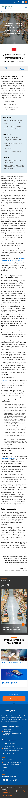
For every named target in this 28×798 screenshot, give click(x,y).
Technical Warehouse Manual (11, 764)
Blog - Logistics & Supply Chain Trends (13, 762)
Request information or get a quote (14, 698)
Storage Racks (7, 729)
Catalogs (5, 770)
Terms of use (5, 791)
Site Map (13, 791)
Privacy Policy (21, 791)
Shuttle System (7, 752)
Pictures (5, 585)
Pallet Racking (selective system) (11, 750)
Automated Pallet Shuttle (9, 753)
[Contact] (26, 2)
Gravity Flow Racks (8, 731)
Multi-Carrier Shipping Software (12, 662)
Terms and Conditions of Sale (10, 794)
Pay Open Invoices (7, 795)
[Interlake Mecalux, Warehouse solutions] (6, 8)
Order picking (5, 380)
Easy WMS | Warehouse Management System (9, 683)
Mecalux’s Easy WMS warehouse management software (12, 260)
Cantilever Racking (8, 745)
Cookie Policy (6, 792)
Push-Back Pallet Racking (10, 743)
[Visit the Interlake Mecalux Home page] (2, 11)
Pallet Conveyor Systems (9, 746)
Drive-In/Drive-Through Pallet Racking (13, 748)
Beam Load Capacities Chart (10, 769)
